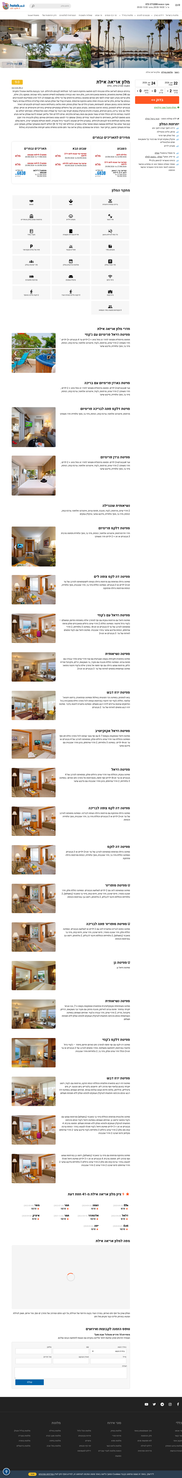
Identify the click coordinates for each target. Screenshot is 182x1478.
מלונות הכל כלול (84, 1430)
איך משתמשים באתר (143, 1430)
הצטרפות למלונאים (67, 15)
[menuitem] (172, 15)
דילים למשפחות (84, 1450)
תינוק (146, 91)
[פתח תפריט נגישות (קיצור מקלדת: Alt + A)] (6, 1471)
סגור (32, 1474)
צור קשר (178, 1435)
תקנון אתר (177, 1440)
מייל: (124, 1356)
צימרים (88, 1440)
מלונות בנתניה (24, 1440)
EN (176, 5)
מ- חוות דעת (17, 87)
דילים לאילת (146, 1445)
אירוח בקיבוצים (84, 1435)
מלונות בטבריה (24, 1435)
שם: (87, 1347)
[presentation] (52, 352)
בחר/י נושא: (121, 1347)
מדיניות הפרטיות (145, 1450)
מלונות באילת (167, 72)
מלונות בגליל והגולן (22, 1430)
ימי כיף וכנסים (111, 15)
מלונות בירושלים (23, 1445)
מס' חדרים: (47, 1356)
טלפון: (49, 1347)
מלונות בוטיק (116, 1430)
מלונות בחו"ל (127, 15)
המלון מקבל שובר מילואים (165, 107)
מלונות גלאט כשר (113, 1445)
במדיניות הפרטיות (46, 1474)
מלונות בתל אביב (54, 1445)
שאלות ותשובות (85, 15)
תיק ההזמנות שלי (49, 15)
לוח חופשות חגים (145, 1440)
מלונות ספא (116, 1440)
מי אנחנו (98, 15)
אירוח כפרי (116, 1435)
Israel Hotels (33, 15)
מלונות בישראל (172, 15)
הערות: (124, 1366)
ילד (161, 91)
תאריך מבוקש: (83, 1356)
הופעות (118, 1455)
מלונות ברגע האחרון (174, 1445)
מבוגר (175, 91)
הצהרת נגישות (176, 1450)
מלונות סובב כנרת (53, 1435)
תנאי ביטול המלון (152, 118)
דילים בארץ (159, 15)
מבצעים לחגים (143, 15)
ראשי (176, 72)
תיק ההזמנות (146, 1435)
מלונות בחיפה (55, 1440)
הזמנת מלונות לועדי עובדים (109, 1450)
